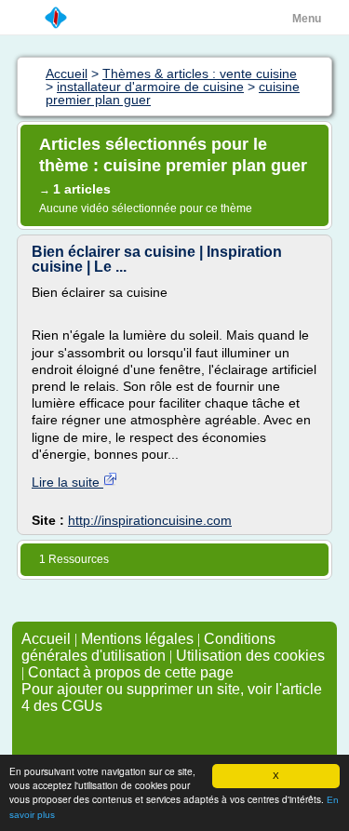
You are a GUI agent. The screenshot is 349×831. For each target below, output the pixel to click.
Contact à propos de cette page (131, 672)
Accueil (46, 639)
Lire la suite (67, 482)
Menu (306, 18)
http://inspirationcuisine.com (150, 520)
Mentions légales (137, 639)
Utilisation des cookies (250, 655)
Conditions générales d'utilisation (148, 647)
